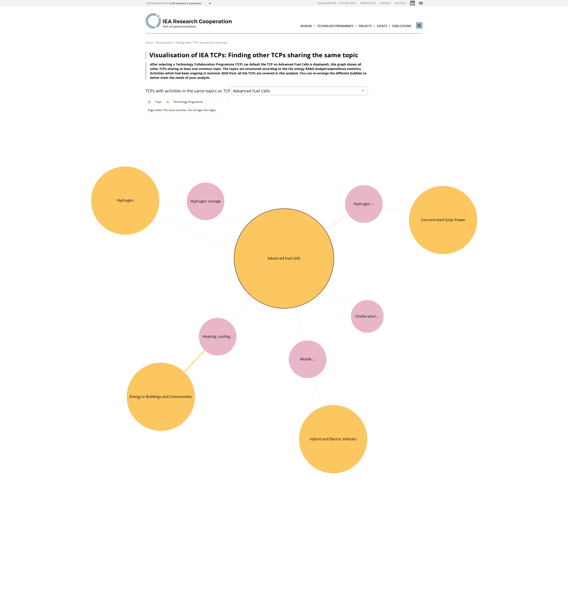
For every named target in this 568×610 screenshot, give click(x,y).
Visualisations (327, 3)
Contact (385, 3)
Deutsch (400, 3)
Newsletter (368, 3)
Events (382, 26)
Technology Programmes (335, 26)
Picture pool (347, 3)
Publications (401, 26)
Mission (306, 26)
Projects (365, 26)
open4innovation (158, 3)
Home (149, 42)
